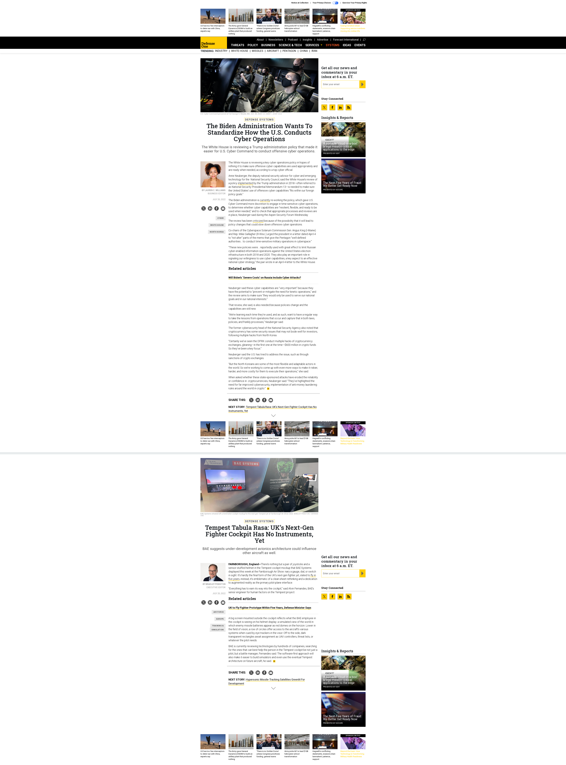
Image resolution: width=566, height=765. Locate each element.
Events (360, 45)
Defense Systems (259, 119)
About (260, 39)
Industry (221, 51)
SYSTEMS (332, 45)
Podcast (293, 39)
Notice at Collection (299, 3)
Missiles (257, 51)
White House (239, 51)
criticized (258, 220)
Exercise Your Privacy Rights (355, 3)
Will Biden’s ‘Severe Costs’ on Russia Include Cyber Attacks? (264, 277)
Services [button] (312, 45)
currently (265, 200)
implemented (245, 183)
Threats (237, 45)
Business (268, 45)
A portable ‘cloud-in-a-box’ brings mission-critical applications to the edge (340, 146)
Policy (253, 45)
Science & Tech (290, 45)
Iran (314, 51)
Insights (307, 39)
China (304, 51)
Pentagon (289, 51)
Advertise (322, 39)
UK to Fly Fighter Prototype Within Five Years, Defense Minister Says (269, 607)
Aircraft (273, 51)
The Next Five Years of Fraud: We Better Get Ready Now (342, 184)
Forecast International (346, 39)
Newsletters (276, 39)
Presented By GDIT (331, 153)
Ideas (347, 45)
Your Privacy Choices (322, 3)
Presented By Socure (333, 190)
